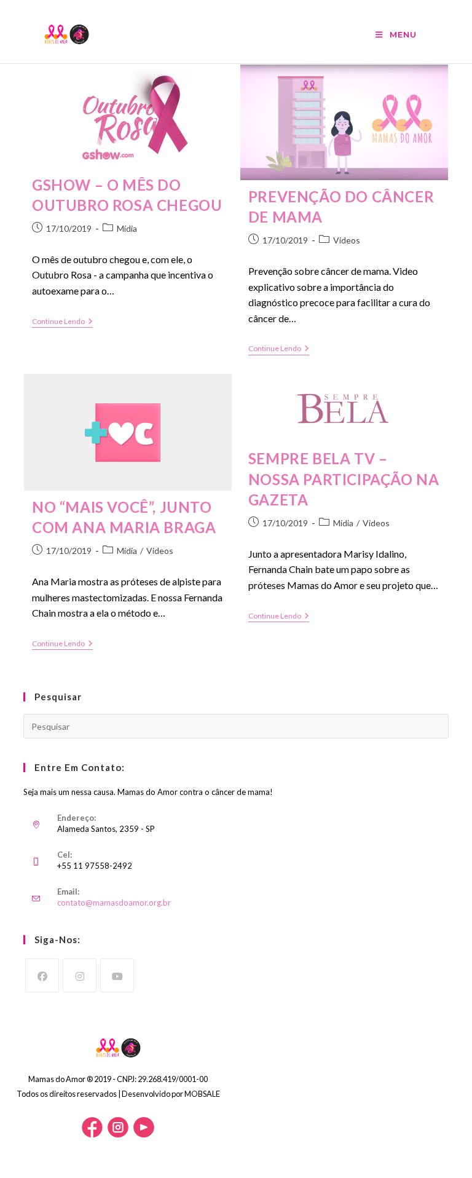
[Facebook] (42, 975)
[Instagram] (79, 975)
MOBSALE (202, 1094)
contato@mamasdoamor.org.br (114, 902)
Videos (346, 240)
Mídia (127, 228)
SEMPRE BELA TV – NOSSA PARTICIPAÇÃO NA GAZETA (343, 478)
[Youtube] (117, 975)
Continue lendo (62, 322)
